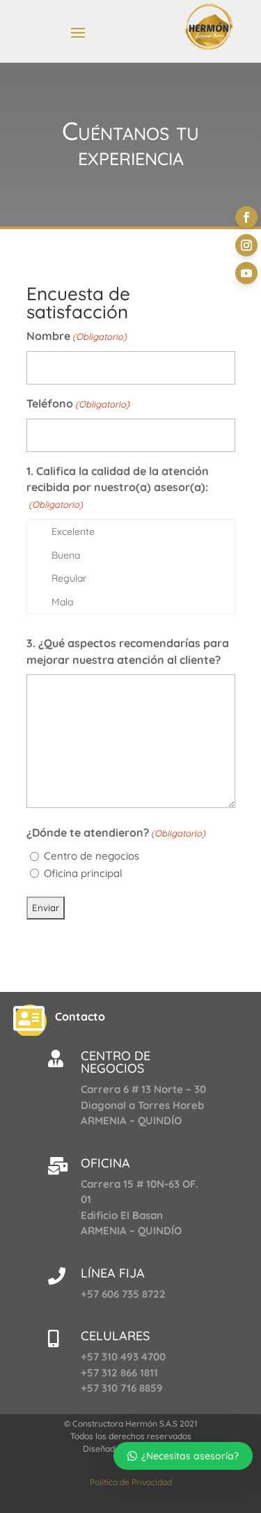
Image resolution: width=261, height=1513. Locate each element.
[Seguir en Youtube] (246, 273)
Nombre (76, 336)
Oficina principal (83, 873)
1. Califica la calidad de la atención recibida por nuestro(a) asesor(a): (117, 487)
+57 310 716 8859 (122, 1388)
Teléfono (77, 403)
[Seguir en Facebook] (246, 217)
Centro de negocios (91, 855)
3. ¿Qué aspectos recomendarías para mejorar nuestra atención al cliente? (127, 651)
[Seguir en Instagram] (246, 245)
